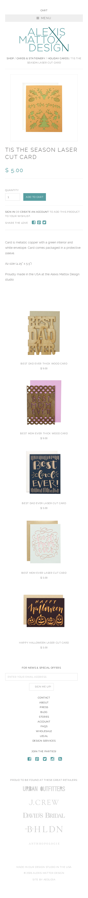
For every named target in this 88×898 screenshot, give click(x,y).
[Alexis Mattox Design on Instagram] (52, 759)
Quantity (12, 190)
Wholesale (44, 731)
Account (44, 721)
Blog (44, 712)
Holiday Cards (58, 58)
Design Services (44, 740)
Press (44, 707)
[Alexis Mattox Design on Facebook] (29, 759)
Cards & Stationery (31, 58)
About (44, 702)
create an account (34, 211)
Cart (44, 10)
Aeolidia (50, 879)
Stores (44, 716)
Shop (10, 58)
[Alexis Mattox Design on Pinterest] (37, 759)
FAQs (44, 726)
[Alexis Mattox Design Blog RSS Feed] (60, 759)
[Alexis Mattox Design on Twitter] (45, 759)
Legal (44, 736)
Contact (44, 697)
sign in (10, 211)
